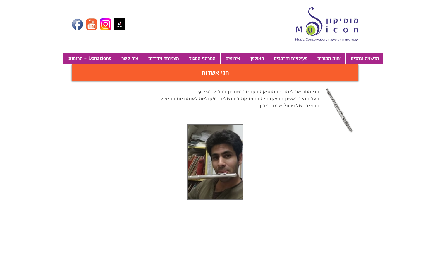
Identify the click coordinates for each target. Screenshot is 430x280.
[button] (215, 72)
